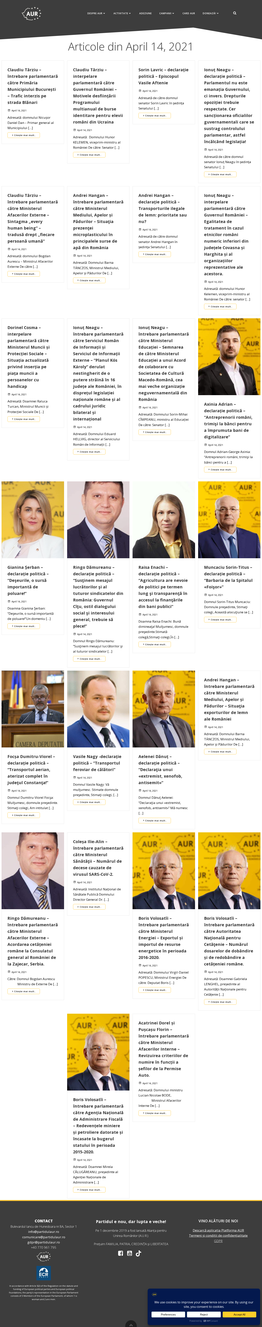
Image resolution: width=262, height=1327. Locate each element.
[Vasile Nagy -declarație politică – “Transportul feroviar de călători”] (98, 708)
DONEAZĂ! (209, 13)
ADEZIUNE (145, 13)
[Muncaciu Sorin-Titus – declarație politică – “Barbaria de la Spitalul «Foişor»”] (229, 519)
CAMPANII (165, 13)
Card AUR (189, 13)
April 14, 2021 (19, 110)
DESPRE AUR (94, 13)
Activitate (121, 13)
